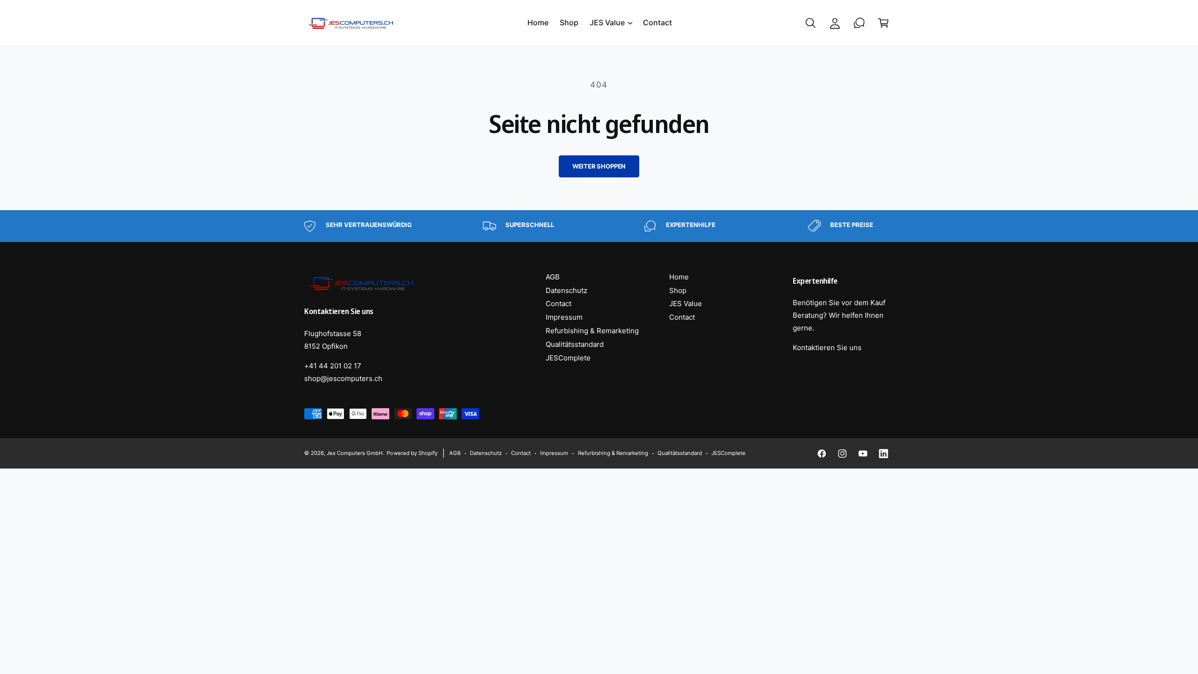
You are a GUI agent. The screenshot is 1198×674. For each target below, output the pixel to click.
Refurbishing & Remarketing (592, 330)
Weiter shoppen (599, 166)
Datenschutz (566, 290)
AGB (553, 276)
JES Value (607, 22)
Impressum (564, 317)
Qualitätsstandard (575, 344)
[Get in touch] (859, 23)
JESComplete (568, 357)
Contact (558, 303)
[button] (610, 23)
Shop (678, 290)
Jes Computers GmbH (355, 453)
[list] (599, 226)
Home (679, 276)
